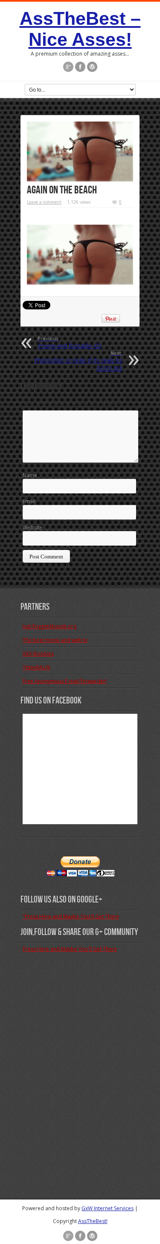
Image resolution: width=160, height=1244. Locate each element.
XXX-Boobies (38, 653)
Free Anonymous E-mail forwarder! (65, 681)
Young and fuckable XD (70, 342)
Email (29, 501)
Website (32, 527)
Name (30, 475)
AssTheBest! (93, 1221)
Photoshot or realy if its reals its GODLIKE (78, 361)
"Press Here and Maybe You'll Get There (71, 916)
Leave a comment (44, 202)
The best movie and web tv (55, 640)
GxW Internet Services (107, 1208)
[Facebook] (80, 68)
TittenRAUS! (36, 667)
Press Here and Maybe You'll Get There (70, 949)
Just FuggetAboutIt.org (49, 626)
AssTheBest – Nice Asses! (80, 29)
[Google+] (68, 68)
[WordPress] (92, 68)
